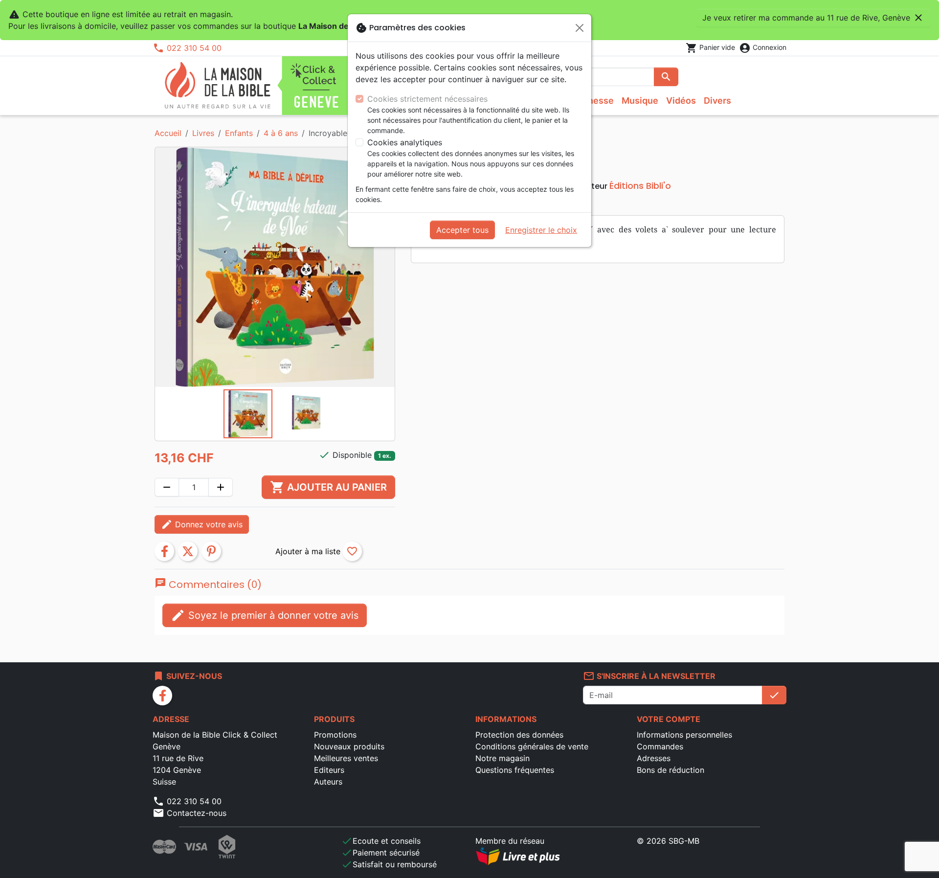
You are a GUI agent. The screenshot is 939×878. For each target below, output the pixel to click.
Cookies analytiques (404, 142)
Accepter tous (462, 230)
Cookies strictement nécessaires (427, 99)
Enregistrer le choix (541, 230)
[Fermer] (579, 28)
